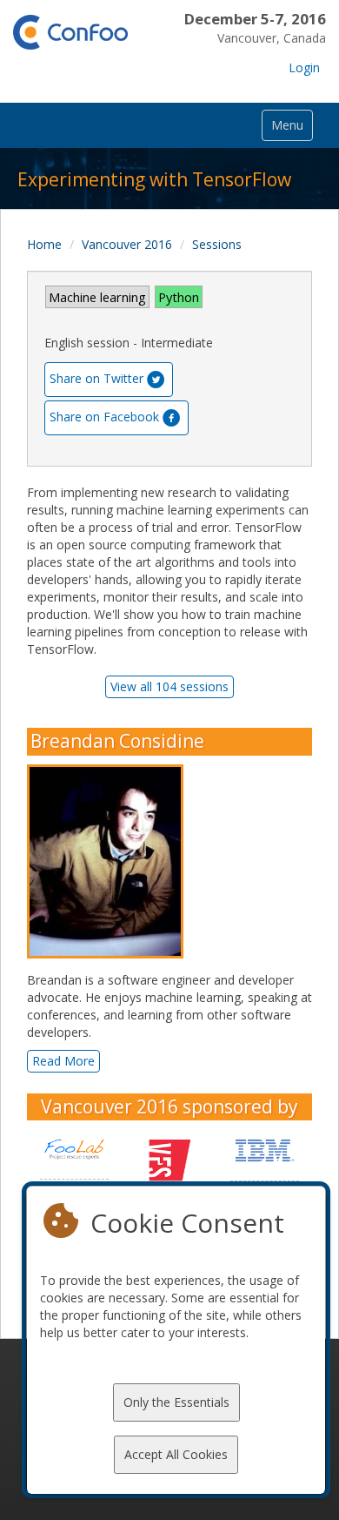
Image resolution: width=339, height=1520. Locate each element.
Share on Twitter (96, 378)
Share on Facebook (104, 416)
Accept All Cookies (176, 1454)
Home (44, 244)
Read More (63, 1061)
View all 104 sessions (169, 686)
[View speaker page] (109, 861)
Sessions (217, 244)
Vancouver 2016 (127, 244)
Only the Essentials (176, 1402)
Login (304, 67)
